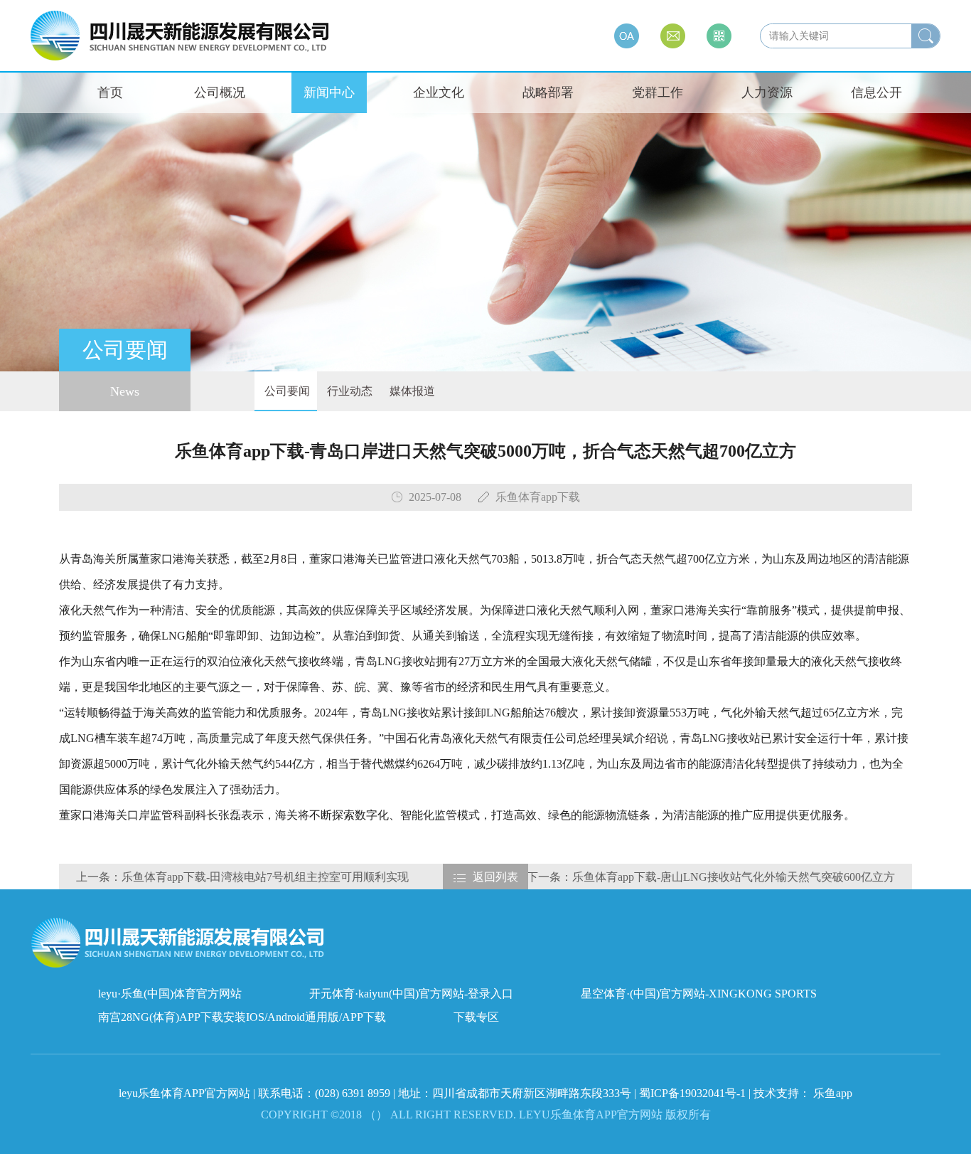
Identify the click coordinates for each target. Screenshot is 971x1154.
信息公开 (876, 92)
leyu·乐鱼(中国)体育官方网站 (170, 994)
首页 (110, 92)
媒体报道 (411, 391)
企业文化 (438, 92)
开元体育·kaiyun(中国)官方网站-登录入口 (411, 994)
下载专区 (476, 1017)
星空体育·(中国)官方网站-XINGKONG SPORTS (699, 994)
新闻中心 (329, 92)
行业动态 (348, 391)
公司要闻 (286, 391)
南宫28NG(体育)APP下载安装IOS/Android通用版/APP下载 (242, 1017)
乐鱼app (832, 1093)
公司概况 (219, 92)
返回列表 (495, 877)
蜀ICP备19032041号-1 (692, 1093)
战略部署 (548, 92)
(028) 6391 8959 (354, 1093)
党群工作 (657, 92)
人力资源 (767, 92)
